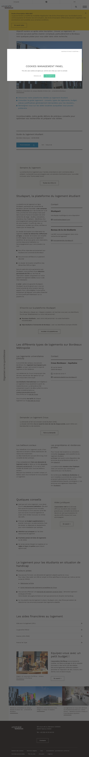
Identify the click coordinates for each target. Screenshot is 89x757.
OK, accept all (50, 76)
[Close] (44, 378)
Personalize (37, 76)
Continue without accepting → (70, 51)
